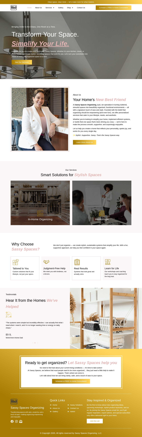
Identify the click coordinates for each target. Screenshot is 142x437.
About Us (38, 8)
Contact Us (81, 8)
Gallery (60, 8)
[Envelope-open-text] (20, 421)
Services (48, 8)
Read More (40, 220)
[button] (32, 342)
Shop (69, 8)
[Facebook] (12, 421)
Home (29, 8)
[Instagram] (16, 421)
